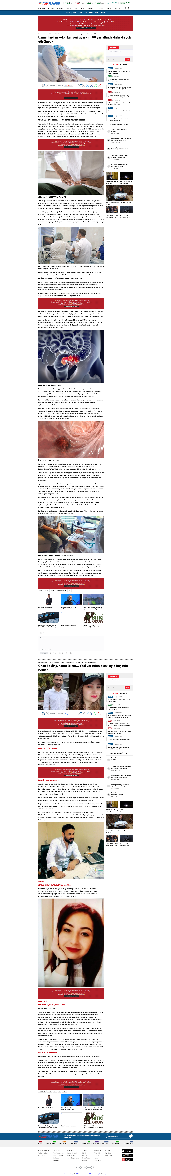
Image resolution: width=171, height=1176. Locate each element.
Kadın (82, 8)
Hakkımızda (67, 1173)
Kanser (46, 590)
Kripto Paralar (128, 1142)
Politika (103, 12)
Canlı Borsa (70, 1150)
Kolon (52, 590)
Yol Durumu (115, 1142)
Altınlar (84, 1150)
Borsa (40, 1142)
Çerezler (86, 1173)
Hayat (96, 12)
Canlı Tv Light (42, 1155)
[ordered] (60, 653)
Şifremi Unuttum (110, 1155)
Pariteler (105, 1142)
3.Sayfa (68, 12)
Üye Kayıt (108, 1153)
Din (86, 12)
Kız (59, 1091)
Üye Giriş (107, 1150)
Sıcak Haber (97, 1160)
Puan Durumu (85, 1142)
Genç (40, 590)
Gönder (44, 653)
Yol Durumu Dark (43, 1153)
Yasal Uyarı (104, 1173)
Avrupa (74, 12)
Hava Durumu (74, 1142)
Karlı (55, 1091)
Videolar (100, 8)
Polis (64, 1091)
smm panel (56, 1160)
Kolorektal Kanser (61, 590)
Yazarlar (108, 8)
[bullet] (62, 653)
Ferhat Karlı (42, 1091)
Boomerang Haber (42, 34)
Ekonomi (68, 8)
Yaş (69, 590)
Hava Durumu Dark (43, 1150)
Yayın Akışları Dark (58, 1153)
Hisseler (96, 1142)
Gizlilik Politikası (79, 1173)
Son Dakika (41, 8)
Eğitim (91, 12)
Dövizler (84, 1153)
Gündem (60, 8)
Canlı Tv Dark (56, 1150)
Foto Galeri (91, 8)
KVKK (90, 1173)
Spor (76, 8)
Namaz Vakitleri (51, 1142)
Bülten (80, 12)
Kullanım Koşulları (96, 1173)
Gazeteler (118, 8)
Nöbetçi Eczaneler (58, 1155)
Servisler (51, 8)
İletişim (72, 1173)
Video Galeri (97, 1153)
